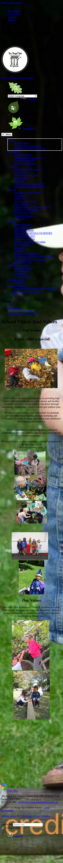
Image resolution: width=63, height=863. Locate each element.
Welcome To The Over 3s (27, 192)
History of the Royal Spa (27, 291)
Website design (9, 816)
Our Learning (21, 178)
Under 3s (12, 166)
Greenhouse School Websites (35, 816)
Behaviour (19, 247)
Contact (12, 294)
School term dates (23, 224)
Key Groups (20, 172)
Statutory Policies (23, 268)
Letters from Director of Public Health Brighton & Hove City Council (33, 258)
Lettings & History (17, 285)
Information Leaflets (24, 239)
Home (11, 140)
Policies (12, 19)
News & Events (16, 279)
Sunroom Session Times (26, 175)
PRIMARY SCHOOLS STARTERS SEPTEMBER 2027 (33, 234)
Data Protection (22, 271)
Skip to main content (11, 2)
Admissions (14, 151)
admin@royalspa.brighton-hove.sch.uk (38, 802)
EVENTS (19, 282)
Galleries (12, 17)
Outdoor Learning (23, 215)
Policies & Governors (19, 265)
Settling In (19, 180)
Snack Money (21, 227)
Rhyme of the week (24, 212)
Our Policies (20, 273)
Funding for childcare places (28, 157)
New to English (22, 244)
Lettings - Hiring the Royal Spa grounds (34, 288)
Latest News (14, 14)
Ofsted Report (21, 143)
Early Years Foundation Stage (29, 186)
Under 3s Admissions (25, 163)
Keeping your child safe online (30, 242)
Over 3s (12, 189)
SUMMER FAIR (23, 262)
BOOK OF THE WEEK (27, 210)
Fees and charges (23, 154)
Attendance (20, 218)
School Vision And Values (27, 146)
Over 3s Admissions (24, 160)
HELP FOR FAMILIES (26, 253)
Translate (31, 99)
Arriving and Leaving (25, 201)
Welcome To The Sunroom (28, 169)
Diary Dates (14, 11)
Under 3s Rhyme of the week (29, 183)
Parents (11, 221)
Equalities (19, 250)
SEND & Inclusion (24, 230)
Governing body (22, 276)
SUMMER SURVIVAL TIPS (29, 148)
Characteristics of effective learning (32, 207)
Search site (6, 824)
